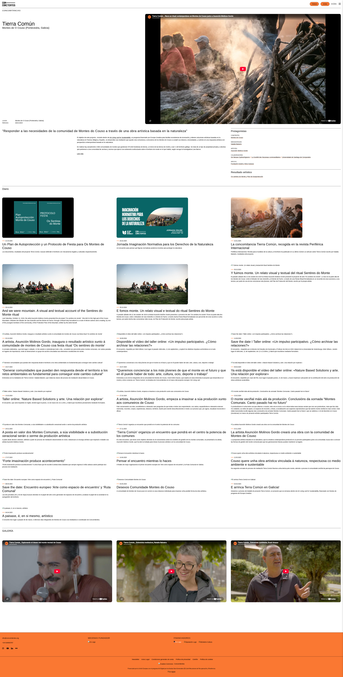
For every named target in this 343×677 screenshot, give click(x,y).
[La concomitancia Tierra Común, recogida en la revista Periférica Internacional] (266, 217)
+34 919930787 (7, 643)
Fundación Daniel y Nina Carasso (242, 164)
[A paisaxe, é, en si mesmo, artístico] (15, 508)
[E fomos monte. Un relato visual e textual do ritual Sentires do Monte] (152, 284)
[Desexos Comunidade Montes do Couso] (131, 479)
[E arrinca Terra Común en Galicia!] (243, 479)
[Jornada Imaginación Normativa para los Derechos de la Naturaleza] (152, 217)
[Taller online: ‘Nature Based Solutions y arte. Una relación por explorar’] (27, 391)
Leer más (80, 154)
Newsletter (135, 659)
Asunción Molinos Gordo (239, 151)
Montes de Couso (237, 137)
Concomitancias (11, 10)
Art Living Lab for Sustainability (120, 137)
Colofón (195, 659)
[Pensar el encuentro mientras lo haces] (130, 453)
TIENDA (314, 4)
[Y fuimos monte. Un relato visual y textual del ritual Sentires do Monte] (255, 265)
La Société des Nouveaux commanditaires (266, 157)
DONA (325, 4)
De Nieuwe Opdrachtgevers (240, 157)
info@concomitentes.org (10, 638)
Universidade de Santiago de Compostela (296, 157)
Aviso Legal (145, 659)
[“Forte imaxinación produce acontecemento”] (18, 453)
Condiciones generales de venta (163, 659)
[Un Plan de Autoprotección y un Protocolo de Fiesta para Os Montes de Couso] (38, 217)
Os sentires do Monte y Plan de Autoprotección (247, 177)
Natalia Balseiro (236, 144)
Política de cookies (206, 659)
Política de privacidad (183, 659)
